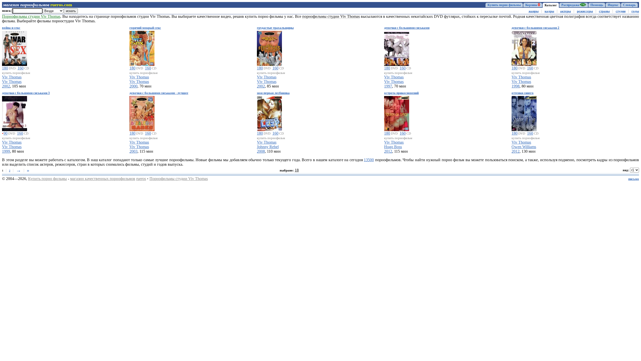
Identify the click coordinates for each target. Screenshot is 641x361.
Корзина (532, 5)
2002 (6, 86)
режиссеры (585, 11)
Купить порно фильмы (504, 5)
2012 (388, 151)
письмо (633, 179)
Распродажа (573, 5)
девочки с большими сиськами (406, 28)
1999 (6, 151)
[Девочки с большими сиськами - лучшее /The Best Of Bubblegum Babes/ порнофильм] (141, 113)
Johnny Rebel (268, 147)
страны (604, 11)
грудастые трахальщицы (275, 28)
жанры (534, 11)
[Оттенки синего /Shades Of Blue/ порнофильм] (524, 113)
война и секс (11, 28)
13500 (369, 160)
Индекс (613, 5)
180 (5, 68)
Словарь (629, 5)
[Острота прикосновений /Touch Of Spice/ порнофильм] (396, 113)
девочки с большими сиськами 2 (535, 28)
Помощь (596, 5)
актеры (565, 11)
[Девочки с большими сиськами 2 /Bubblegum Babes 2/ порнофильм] (524, 47)
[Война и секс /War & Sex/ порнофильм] (14, 47)
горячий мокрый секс (145, 28)
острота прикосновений (401, 93)
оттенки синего (523, 93)
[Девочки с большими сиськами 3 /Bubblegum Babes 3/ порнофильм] (14, 113)
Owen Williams (524, 147)
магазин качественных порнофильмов (102, 178)
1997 (388, 86)
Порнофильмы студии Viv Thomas (178, 178)
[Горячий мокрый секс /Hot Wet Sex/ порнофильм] (141, 47)
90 (6, 133)
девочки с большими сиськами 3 (26, 93)
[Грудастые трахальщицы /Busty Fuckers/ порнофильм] (269, 47)
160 (21, 68)
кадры (549, 11)
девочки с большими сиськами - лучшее (158, 93)
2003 (133, 151)
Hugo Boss (393, 147)
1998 (516, 86)
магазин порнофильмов (26, 4)
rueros (141, 178)
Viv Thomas (12, 77)
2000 (133, 86)
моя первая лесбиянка (273, 93)
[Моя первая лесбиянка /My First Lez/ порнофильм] (269, 113)
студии (620, 11)
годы (635, 11)
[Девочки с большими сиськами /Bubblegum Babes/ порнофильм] (396, 47)
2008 (261, 151)
